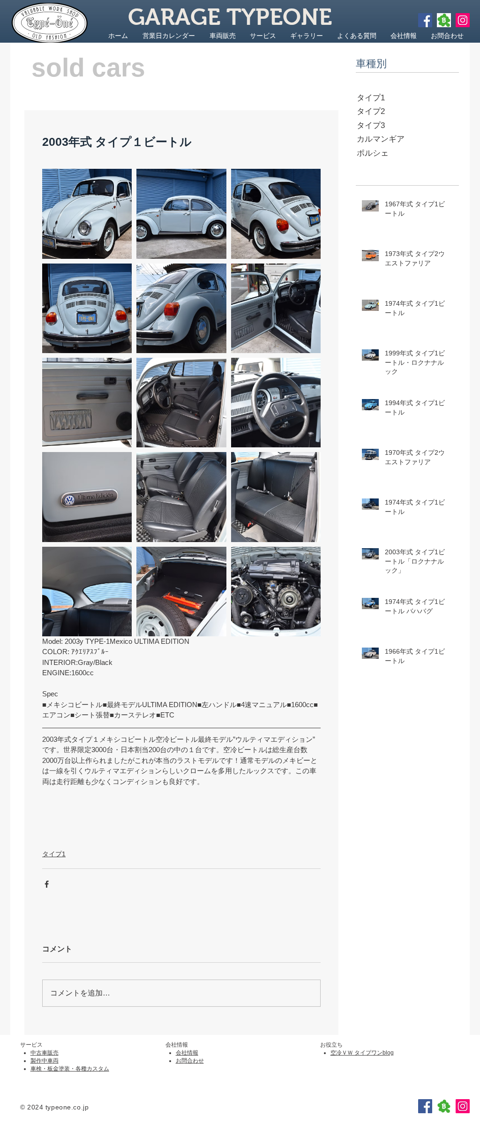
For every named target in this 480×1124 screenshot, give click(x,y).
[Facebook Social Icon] (425, 20)
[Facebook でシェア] (46, 884)
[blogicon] (444, 20)
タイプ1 (54, 854)
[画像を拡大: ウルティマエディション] (87, 213)
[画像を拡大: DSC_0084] (181, 402)
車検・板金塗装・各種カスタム (69, 1068)
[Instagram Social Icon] (463, 20)
